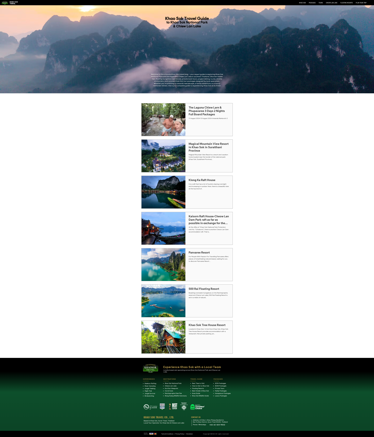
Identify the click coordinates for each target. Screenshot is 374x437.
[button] (302, 2)
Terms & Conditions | (168, 434)
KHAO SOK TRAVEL (14, 2)
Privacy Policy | (180, 434)
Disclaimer (189, 434)
